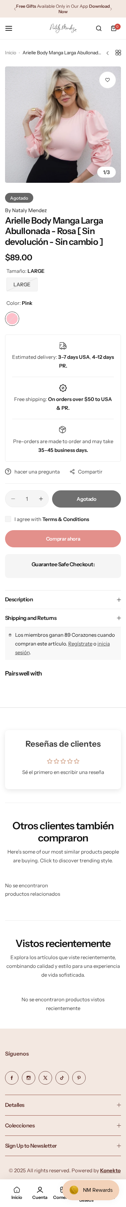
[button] (15, 9)
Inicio (10, 53)
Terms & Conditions (65, 519)
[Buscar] (98, 28)
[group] (63, 124)
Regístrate (80, 643)
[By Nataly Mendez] (63, 28)
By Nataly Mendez (26, 210)
